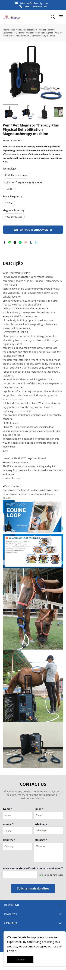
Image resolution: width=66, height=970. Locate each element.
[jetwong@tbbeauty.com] (16, 3)
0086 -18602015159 (35, 6)
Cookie (21, 937)
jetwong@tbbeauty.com (34, 3)
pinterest (25, 242)
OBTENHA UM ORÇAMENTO (33, 230)
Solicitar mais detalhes (33, 888)
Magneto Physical (24, 32)
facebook (4, 242)
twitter (15, 242)
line (9, 242)
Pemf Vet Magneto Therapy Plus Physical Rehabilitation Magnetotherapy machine (32, 34)
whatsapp (20, 242)
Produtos (10, 914)
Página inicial (9, 29)
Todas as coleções (27, 29)
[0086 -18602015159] (20, 6)
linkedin (36, 242)
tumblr (31, 242)
